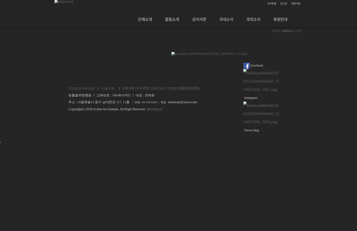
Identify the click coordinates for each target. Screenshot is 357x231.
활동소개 (172, 19)
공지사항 (199, 19)
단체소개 (145, 19)
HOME (276, 31)
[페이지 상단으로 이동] (0, 142)
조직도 (298, 31)
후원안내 (280, 19)
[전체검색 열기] (298, 19)
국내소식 (226, 19)
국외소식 (253, 19)
